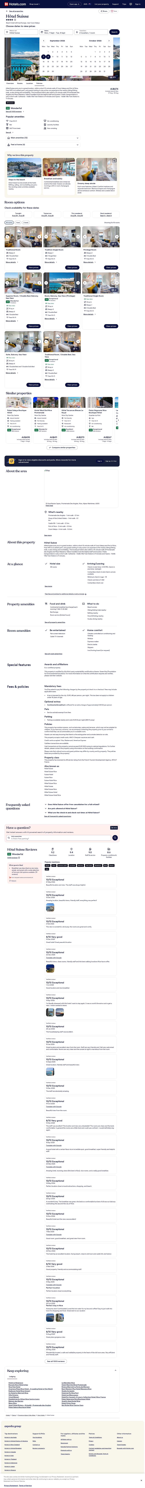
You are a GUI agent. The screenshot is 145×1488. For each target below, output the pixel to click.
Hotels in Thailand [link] (10, 1459)
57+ (114, 77)
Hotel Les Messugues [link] (70, 1395)
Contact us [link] (36, 1444)
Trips (124, 4)
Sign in (137, 4)
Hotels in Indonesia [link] (11, 1463)
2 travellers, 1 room (87, 33)
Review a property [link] (39, 1448)
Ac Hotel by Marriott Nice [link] (18, 1393)
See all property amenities (55, 622)
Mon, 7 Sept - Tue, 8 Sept (54, 33)
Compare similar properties (63, 447)
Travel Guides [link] (121, 1444)
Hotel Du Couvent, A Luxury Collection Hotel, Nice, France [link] (84, 1397)
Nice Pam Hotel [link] (14, 1387)
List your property (102, 4)
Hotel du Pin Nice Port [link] (70, 1393)
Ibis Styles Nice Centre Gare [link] (72, 1405)
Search (114, 32)
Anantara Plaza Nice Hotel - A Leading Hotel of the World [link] (31, 1389)
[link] (114, 11)
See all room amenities (53, 654)
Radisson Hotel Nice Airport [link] (19, 1391)
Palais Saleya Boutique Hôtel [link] (20, 1407)
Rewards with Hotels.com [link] (125, 1448)
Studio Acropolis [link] (68, 1391)
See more (48, 535)
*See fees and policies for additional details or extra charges (64, 594)
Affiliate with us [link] (66, 1439)
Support (115, 4)
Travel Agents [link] (65, 1454)
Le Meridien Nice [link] (68, 1383)
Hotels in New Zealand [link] (12, 1444)
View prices (33, 267)
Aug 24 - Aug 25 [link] (18, 216)
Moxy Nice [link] (13, 1403)
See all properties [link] (16, 11)
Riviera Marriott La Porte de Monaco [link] (75, 1387)
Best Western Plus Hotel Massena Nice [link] (76, 1389)
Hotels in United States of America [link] (16, 1441)
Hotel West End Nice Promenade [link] (74, 1385)
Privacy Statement (11, 1486)
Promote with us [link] (66, 1450)
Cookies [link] (91, 1444)
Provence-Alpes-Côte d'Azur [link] (26, 1415)
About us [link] (120, 1437)
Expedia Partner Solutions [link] (69, 1447)
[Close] (141, 1480)
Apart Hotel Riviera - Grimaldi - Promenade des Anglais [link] (30, 1405)
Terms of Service (25, 1486)
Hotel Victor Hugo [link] (68, 1403)
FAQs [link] (34, 1441)
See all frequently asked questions (57, 816)
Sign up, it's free (111, 461)
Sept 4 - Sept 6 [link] (106, 216)
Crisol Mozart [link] (14, 1397)
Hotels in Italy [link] (9, 1455)
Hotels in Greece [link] (10, 1470)
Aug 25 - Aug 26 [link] (47, 216)
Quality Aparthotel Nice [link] (71, 1401)
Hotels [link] (8, 1415)
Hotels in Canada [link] (10, 1452)
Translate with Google (54, 958)
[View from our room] (50, 1318)
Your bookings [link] (37, 1437)
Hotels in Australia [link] (11, 1437)
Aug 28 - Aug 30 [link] (77, 216)
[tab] (12, 1376)
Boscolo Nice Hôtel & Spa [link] (18, 1385)
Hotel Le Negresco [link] (16, 1383)
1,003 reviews (12, 858)
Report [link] (14, 881)
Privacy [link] (91, 1441)
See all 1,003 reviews (14, 111)
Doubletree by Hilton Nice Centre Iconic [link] (24, 1399)
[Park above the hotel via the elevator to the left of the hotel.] (60, 1318)
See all (8, 132)
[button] (48, 52)
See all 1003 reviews (56, 1361)
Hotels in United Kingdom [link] (13, 1448)
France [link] (14, 1415)
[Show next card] (118, 420)
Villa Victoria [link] (13, 1395)
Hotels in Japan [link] (10, 1466)
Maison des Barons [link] (16, 1401)
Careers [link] (119, 1441)
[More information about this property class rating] (15, 20)
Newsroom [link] (64, 1443)
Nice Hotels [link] (41, 1415)
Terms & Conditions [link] (95, 1437)
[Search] (115, 837)
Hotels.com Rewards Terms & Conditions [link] (98, 1454)
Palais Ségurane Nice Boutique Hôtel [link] (76, 1399)
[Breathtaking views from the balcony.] (50, 968)
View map (49, 506)
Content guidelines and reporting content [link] (100, 1449)
